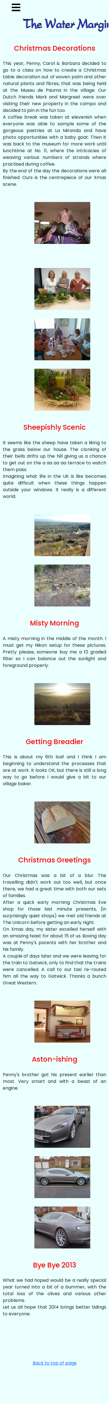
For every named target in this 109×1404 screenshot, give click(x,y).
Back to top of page (55, 1363)
